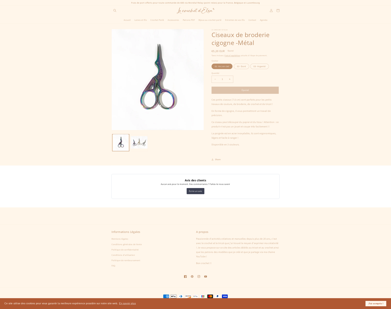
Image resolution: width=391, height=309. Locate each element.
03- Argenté (260, 66)
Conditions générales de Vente (126, 244)
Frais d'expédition (232, 55)
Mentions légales (119, 238)
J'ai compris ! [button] (376, 303)
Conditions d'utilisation (123, 255)
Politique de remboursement (125, 260)
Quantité (215, 73)
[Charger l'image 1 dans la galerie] (120, 142)
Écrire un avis (195, 191)
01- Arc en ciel (222, 66)
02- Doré (241, 66)
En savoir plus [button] (127, 303)
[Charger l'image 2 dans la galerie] (139, 142)
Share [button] (218, 159)
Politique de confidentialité (125, 249)
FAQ (113, 265)
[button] (114, 10)
